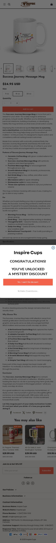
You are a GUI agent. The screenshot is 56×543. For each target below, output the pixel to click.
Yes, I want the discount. (28, 282)
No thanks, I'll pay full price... (28, 291)
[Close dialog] (53, 247)
